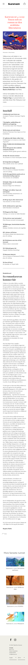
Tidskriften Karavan (17, 645)
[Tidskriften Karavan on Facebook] (10, 640)
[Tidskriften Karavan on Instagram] (15, 640)
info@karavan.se (13, 654)
